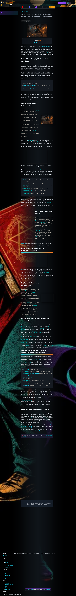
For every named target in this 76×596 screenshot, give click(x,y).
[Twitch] (38, 42)
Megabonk (7, 567)
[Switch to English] (70, 3)
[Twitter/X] (8, 556)
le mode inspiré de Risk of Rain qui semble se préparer (40, 430)
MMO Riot (7, 572)
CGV (6, 586)
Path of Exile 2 (8, 561)
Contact (7, 583)
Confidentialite (8, 587)
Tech (6, 576)
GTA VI (6, 573)
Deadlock (7, 575)
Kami (28, 501)
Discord (44, 546)
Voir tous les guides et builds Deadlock (30, 439)
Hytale (6, 564)
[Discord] (36, 42)
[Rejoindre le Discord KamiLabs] (21, 546)
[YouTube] (34, 42)
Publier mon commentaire (25, 544)
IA (5, 578)
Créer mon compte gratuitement (28, 533)
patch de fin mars (45, 217)
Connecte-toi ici (31, 536)
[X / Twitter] (40, 42)
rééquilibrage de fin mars (45, 46)
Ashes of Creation (9, 565)
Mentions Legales (9, 584)
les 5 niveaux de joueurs (35, 427)
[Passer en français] (68, 3)
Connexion (7, 589)
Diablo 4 (7, 562)
